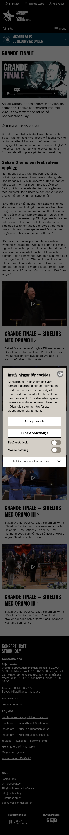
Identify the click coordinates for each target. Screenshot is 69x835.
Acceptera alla (35, 421)
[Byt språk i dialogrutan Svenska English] (60, 374)
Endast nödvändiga (34, 433)
